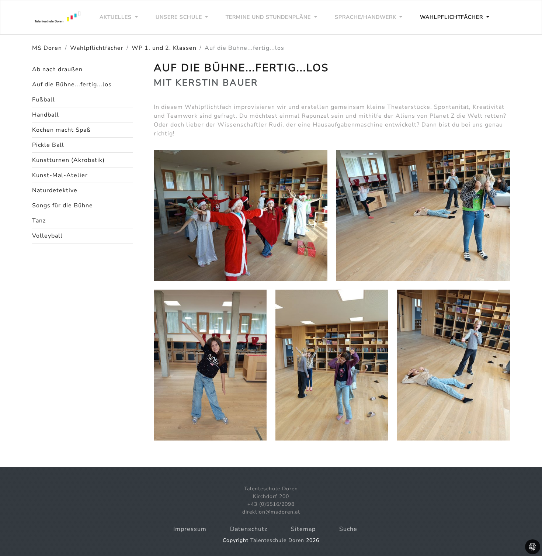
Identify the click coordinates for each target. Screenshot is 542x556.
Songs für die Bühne (62, 205)
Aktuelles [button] (116, 17)
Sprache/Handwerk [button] (366, 17)
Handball (45, 115)
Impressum (189, 529)
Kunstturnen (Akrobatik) (68, 160)
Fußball (43, 100)
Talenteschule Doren (277, 540)
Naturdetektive (54, 190)
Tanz (39, 221)
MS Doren (47, 48)
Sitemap (303, 529)
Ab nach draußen (57, 69)
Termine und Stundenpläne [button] (269, 17)
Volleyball (47, 236)
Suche (348, 529)
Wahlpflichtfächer (97, 48)
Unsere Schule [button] (180, 17)
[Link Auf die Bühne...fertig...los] (60, 17)
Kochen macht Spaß (61, 130)
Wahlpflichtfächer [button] (452, 17)
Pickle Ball (48, 145)
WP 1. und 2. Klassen (164, 48)
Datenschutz (248, 529)
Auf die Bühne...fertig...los (72, 84)
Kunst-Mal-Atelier (60, 175)
